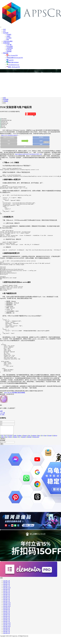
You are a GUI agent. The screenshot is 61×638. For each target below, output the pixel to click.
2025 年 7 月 (6, 591)
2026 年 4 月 (6, 581)
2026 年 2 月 (6, 584)
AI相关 (8, 36)
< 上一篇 (2, 412)
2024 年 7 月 (6, 611)
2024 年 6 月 (6, 613)
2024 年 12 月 (6, 602)
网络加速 (5, 53)
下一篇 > (2, 414)
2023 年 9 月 (6, 628)
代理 (13, 392)
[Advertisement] (30, 84)
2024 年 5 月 (6, 614)
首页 (4, 29)
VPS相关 (8, 34)
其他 (7, 39)
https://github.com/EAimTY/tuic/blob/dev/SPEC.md (28, 154)
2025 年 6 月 (6, 592)
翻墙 (16, 392)
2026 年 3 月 (6, 582)
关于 (4, 31)
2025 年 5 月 (6, 594)
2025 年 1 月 (6, 601)
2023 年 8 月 (6, 629)
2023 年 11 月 (6, 624)
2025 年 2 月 (6, 599)
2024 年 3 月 (6, 618)
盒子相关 (8, 38)
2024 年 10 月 (6, 606)
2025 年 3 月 (6, 597)
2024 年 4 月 (6, 616)
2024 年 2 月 (6, 619)
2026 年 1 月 (6, 586)
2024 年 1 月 (6, 621)
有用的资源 (6, 43)
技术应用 (5, 33)
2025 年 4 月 (6, 596)
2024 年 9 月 (6, 608)
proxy (5, 392)
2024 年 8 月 (6, 609)
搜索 (2, 444)
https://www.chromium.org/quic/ (9, 135)
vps (10, 392)
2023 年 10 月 (6, 626)
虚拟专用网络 (21, 392)
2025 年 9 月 (6, 589)
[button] (1, 411)
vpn (8, 392)
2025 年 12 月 (6, 587)
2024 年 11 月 (6, 604)
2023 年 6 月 (6, 633)
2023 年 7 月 (6, 631)
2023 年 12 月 (6, 623)
